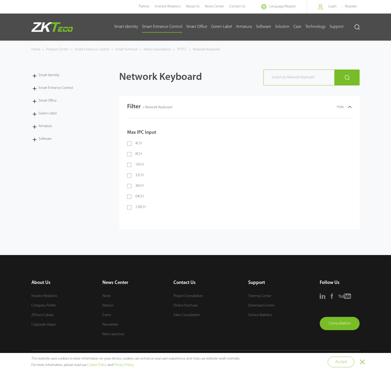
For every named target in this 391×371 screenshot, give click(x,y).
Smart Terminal (126, 49)
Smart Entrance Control (162, 27)
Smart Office (196, 27)
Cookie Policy (97, 365)
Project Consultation (188, 296)
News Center (214, 6)
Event (106, 315)
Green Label (221, 27)
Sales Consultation (186, 315)
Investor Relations (168, 6)
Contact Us (237, 6)
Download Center (261, 306)
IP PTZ (181, 49)
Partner (144, 6)
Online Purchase (185, 306)
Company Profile (43, 306)
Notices (107, 306)
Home (35, 49)
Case (297, 27)
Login (332, 6)
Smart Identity (126, 27)
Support (337, 27)
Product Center (57, 49)
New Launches (113, 334)
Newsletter (110, 325)
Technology (315, 27)
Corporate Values (43, 325)
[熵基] (52, 27)
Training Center (259, 296)
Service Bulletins (260, 315)
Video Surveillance (157, 49)
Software (263, 27)
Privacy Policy (124, 365)
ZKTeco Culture (42, 315)
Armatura (244, 27)
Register (351, 6)
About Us (192, 6)
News (106, 296)
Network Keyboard (206, 49)
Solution (282, 27)
